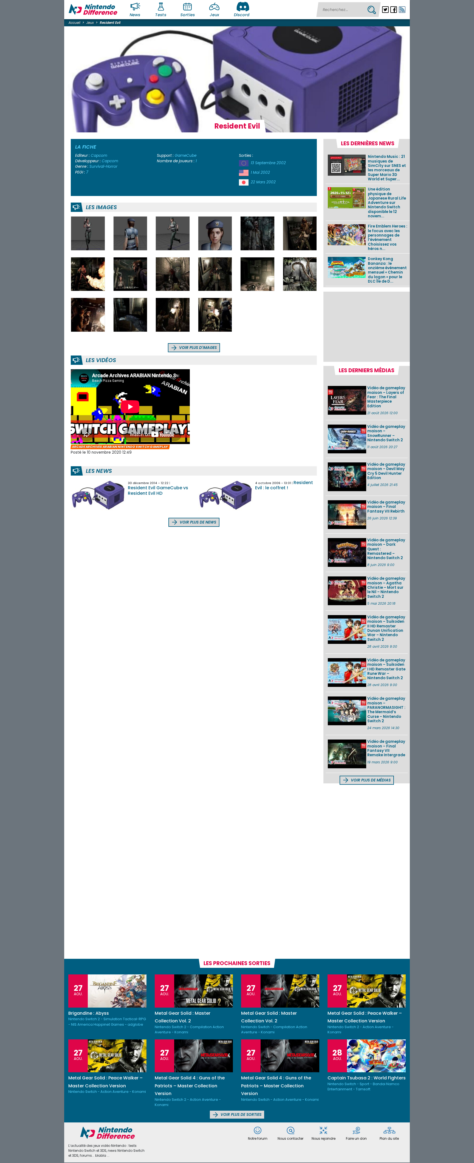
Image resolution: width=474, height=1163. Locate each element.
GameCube (185, 155)
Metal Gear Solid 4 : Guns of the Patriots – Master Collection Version (190, 1086)
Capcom (99, 155)
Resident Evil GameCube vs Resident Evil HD (158, 490)
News (135, 15)
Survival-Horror (103, 166)
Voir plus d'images (197, 347)
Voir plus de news (197, 522)
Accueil (74, 22)
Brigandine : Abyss (88, 1013)
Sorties (187, 15)
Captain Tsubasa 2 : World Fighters (367, 1078)
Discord (241, 15)
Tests (161, 15)
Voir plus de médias (370, 780)
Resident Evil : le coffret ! (284, 485)
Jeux (214, 15)
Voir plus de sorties (240, 1114)
